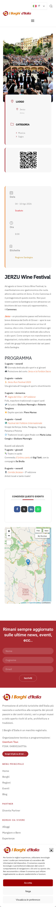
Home (5, 770)
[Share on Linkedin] (31, 509)
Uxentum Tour (10, 741)
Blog (4, 794)
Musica (21, 133)
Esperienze (8, 838)
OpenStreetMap (35, 602)
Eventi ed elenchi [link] (14, 445)
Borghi (5, 776)
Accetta (28, 883)
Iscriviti (28, 678)
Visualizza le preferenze (28, 899)
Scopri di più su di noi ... (15, 753)
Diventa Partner (11, 810)
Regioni (6, 782)
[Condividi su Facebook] (17, 509)
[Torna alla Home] (16, 13)
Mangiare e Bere (11, 832)
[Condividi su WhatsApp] (38, 509)
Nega (28, 891)
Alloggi (6, 826)
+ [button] (9, 531)
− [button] (9, 536)
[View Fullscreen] (9, 542)
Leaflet (23, 602)
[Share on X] (24, 509)
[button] (51, 850)
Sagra (20, 136)
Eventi (5, 788)
